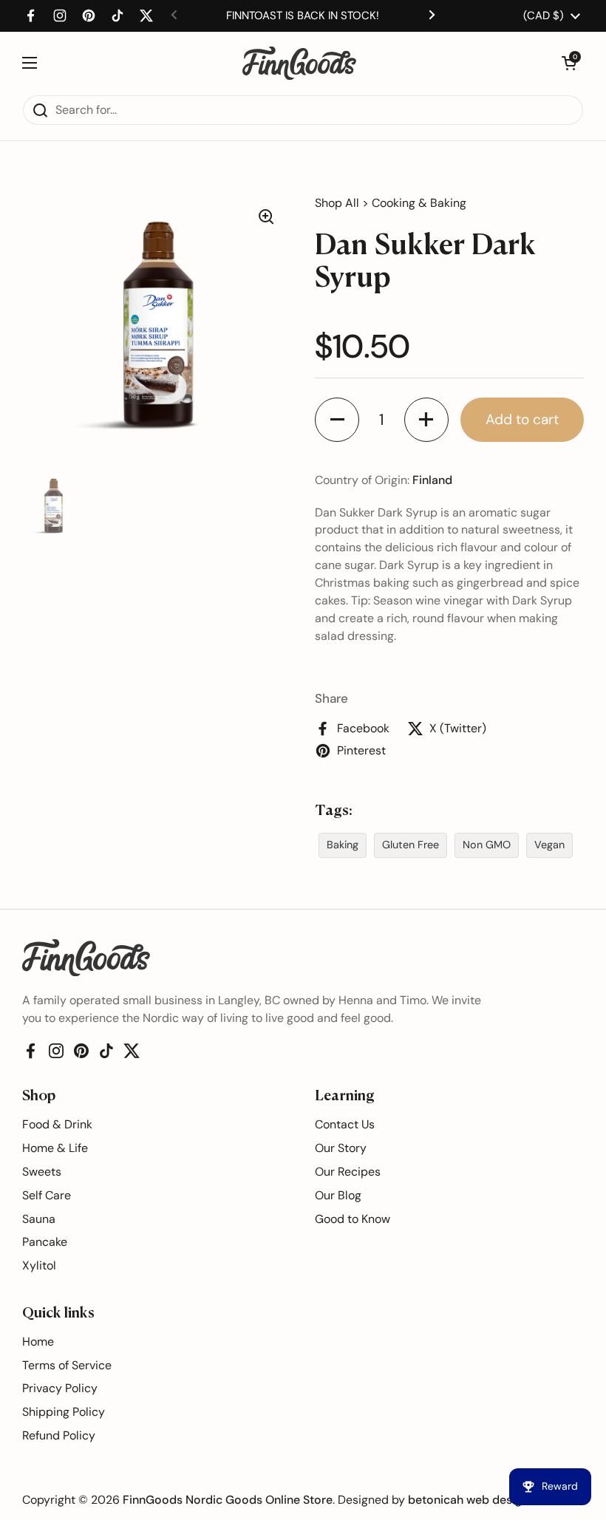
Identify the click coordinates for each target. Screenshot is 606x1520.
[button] (569, 63)
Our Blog (338, 1195)
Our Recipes (348, 1171)
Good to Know (352, 1219)
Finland (432, 480)
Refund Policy (58, 1435)
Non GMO (487, 844)
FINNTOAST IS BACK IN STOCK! (302, 15)
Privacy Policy (60, 1388)
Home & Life (55, 1148)
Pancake (44, 1242)
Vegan (549, 844)
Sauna (38, 1219)
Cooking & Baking (419, 203)
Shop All (337, 203)
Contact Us (345, 1124)
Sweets (41, 1171)
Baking (342, 844)
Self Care (46, 1195)
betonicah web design (468, 1499)
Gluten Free (410, 844)
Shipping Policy (63, 1412)
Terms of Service (67, 1365)
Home (38, 1341)
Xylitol (39, 1265)
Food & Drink (57, 1124)
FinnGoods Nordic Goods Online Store (228, 1499)
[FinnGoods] (299, 63)
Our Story (341, 1148)
